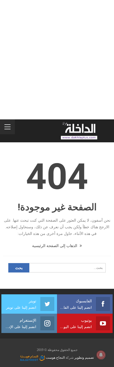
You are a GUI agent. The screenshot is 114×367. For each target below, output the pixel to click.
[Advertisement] (57, 60)
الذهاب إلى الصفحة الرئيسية (55, 246)
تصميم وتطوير (84, 358)
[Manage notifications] (101, 354)
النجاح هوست (55, 358)
